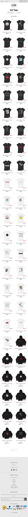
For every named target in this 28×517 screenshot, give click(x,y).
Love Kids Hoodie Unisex (21, 366)
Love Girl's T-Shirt (21, 155)
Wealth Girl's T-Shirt (7, 137)
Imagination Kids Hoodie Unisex (7, 384)
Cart (24, 1)
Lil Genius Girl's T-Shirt (21, 32)
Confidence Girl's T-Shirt (7, 120)
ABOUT (14, 479)
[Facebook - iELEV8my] (14, 470)
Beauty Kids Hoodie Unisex (21, 348)
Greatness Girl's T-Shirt (7, 67)
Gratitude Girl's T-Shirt (7, 102)
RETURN (14, 484)
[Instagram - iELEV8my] (16, 470)
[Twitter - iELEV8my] (11, 470)
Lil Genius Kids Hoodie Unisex (21, 422)
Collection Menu (13, 16)
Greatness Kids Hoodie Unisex (21, 384)
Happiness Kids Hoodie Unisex (7, 441)
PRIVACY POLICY (14, 486)
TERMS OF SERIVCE (14, 487)
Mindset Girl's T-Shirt (20, 137)
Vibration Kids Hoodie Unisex (7, 422)
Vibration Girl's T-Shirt (7, 50)
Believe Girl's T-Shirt (21, 120)
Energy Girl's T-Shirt (21, 173)
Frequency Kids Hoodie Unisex (21, 403)
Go (25, 499)
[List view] (20, 12)
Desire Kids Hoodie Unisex (7, 366)
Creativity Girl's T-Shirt (21, 102)
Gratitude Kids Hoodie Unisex (21, 441)
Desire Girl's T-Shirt (7, 32)
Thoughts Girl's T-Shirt (21, 67)
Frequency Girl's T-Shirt (21, 50)
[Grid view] (19, 12)
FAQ (14, 483)
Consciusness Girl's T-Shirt (7, 173)
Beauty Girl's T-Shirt (7, 155)
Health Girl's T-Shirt (21, 295)
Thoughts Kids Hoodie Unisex (7, 403)
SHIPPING (14, 481)
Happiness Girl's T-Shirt (7, 85)
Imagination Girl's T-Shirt (21, 85)
